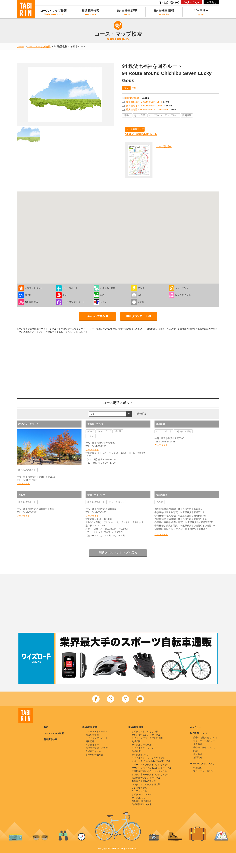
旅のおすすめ (92, 735)
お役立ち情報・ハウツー (98, 748)
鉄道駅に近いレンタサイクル (146, 778)
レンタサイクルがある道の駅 (146, 784)
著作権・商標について (204, 747)
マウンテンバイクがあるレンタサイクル (151, 768)
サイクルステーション (143, 748)
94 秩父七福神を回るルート (141, 134)
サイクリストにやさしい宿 (145, 731)
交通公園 (136, 741)
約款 (195, 751)
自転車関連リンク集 (142, 804)
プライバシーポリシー (204, 741)
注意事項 (197, 754)
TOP (46, 727)
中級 (134, 88)
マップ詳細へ (164, 146)
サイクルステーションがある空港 (148, 758)
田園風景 (186, 115)
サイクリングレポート (97, 738)
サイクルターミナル (142, 744)
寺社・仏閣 (139, 115)
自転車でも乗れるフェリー (145, 781)
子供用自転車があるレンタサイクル (149, 771)
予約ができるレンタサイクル (146, 735)
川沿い (127, 115)
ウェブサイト (23, 483)
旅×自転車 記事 (127, 10)
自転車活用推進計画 (142, 801)
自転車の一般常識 (94, 754)
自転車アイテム (93, 751)
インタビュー (92, 744)
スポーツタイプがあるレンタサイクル (150, 764)
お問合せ (211, 2)
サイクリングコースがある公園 (147, 738)
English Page (191, 2)
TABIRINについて (199, 733)
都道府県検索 (90, 10)
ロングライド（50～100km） (163, 115)
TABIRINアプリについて (202, 763)
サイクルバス (138, 797)
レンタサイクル (139, 788)
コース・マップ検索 (53, 10)
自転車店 (136, 751)
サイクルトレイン (140, 754)
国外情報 (90, 741)
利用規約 (197, 767)
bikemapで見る (95, 316)
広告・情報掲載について (205, 737)
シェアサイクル (139, 791)
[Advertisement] (118, 603)
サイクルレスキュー (142, 794)
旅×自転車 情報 (164, 10)
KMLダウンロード (137, 316)
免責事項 (197, 744)
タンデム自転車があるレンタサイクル (150, 774)
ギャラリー (201, 10)
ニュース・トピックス (97, 731)
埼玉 (126, 88)
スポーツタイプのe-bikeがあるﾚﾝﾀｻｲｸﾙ (151, 761)
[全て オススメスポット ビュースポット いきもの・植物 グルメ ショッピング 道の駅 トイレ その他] (110, 413)
